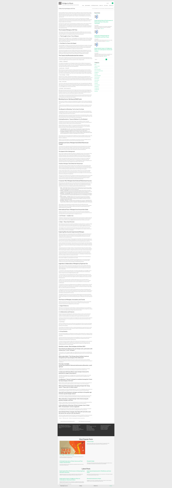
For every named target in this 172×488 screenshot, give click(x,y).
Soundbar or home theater (104, 428)
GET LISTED (106, 5)
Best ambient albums (75, 427)
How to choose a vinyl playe (90, 430)
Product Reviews (97, 84)
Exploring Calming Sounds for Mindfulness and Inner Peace (101, 36)
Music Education (78, 418)
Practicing (96, 83)
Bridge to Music (67, 3)
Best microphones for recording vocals (78, 429)
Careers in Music (97, 66)
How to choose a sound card (91, 429)
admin (61, 418)
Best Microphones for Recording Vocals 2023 (67, 421)
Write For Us (96, 485)
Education (96, 67)
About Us (60, 426)
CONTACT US (111, 5)
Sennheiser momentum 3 (104, 427)
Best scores (88, 425)
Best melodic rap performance (77, 428)
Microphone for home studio (105, 426)
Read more (102, 28)
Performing (96, 81)
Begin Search (62, 425)
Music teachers (96, 80)
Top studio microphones (104, 429)
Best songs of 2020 (89, 427)
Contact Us (66, 426)
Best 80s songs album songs (76, 425)
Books (95, 64)
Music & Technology (73, 418)
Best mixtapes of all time (76, 430)
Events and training (97, 69)
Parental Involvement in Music (94, 478)
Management (96, 72)
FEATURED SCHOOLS (94, 5)
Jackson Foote (90, 441)
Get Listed (63, 426)
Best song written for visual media (91, 426)
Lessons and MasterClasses (98, 70)
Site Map (60, 427)
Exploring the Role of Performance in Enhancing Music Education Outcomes (103, 22)
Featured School (67, 425)
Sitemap (80, 485)
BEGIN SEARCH (87, 5)
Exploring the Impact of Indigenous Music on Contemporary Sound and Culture (103, 49)
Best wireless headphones (90, 428)
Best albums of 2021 (75, 426)
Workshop (96, 91)
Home (83, 5)
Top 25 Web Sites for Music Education (85, 421)
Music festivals (96, 78)
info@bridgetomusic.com (64, 485)
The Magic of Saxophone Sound (67, 454)
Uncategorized (96, 89)
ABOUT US (101, 5)
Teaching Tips (83, 418)
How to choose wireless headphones (106, 425)
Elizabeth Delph (90, 461)
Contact (110, 485)
